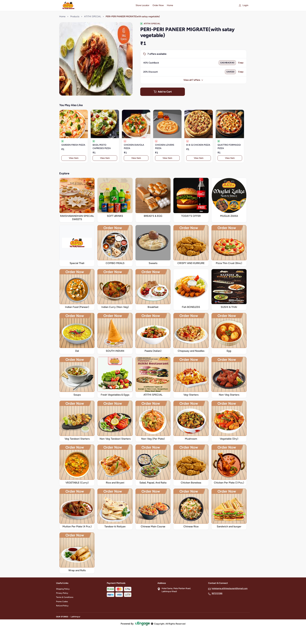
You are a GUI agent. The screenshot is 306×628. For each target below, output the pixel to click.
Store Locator (142, 5)
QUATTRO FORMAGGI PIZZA (229, 147)
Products (74, 16)
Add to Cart (165, 91)
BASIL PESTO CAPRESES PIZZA (102, 147)
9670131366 (217, 593)
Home (170, 5)
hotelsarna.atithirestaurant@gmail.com (230, 588)
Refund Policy (62, 606)
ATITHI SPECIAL (92, 16)
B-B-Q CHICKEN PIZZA (198, 145)
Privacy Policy (62, 593)
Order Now (158, 5)
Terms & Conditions (64, 597)
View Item (73, 158)
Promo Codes (62, 601)
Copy (241, 62)
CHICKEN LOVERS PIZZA (164, 147)
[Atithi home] (94, 5)
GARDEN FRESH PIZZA (73, 145)
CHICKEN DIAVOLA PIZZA (134, 147)
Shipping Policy (62, 589)
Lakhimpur (75, 616)
